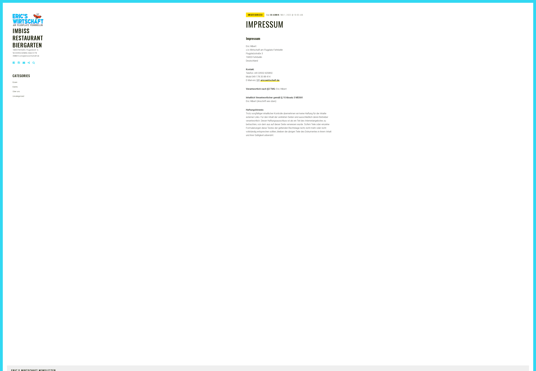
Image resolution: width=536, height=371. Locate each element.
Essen (15, 82)
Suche (34, 63)
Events (15, 87)
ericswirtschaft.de (270, 80)
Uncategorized (255, 14)
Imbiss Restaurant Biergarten (28, 37)
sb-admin (274, 14)
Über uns (16, 91)
